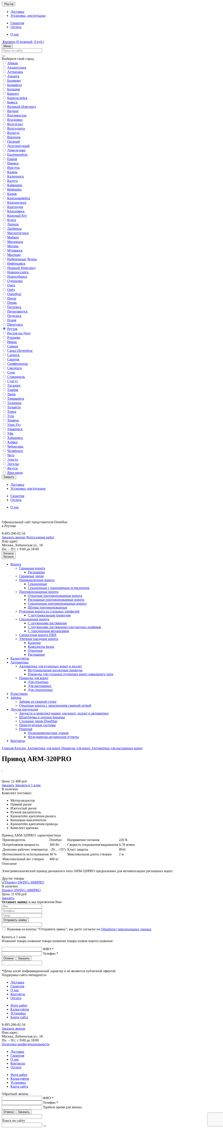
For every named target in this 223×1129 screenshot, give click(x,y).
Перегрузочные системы (37, 725)
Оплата (15, 27)
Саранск (13, 355)
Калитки (34, 643)
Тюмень (13, 420)
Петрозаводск (17, 311)
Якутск (12, 468)
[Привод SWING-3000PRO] (23, 882)
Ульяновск (15, 429)
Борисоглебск (17, 98)
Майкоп (13, 237)
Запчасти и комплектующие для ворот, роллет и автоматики (64, 713)
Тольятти (14, 407)
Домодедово (16, 150)
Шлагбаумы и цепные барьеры (42, 717)
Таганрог (14, 385)
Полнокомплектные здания (48, 733)
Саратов (13, 359)
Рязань (12, 342)
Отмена (8, 958)
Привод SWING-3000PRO (21, 890)
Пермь (12, 303)
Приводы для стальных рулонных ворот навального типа (70, 674)
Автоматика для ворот (44, 748)
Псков (11, 320)
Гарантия (17, 23)
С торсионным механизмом (48, 631)
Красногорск (16, 202)
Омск (11, 285)
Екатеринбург (17, 154)
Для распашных (39, 686)
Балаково (14, 80)
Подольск (14, 316)
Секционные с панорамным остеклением (58, 588)
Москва (13, 246)
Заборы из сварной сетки (37, 701)
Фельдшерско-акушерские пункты (53, 737)
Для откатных (38, 682)
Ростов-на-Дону (19, 333)
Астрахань (15, 72)
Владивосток (17, 115)
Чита (10, 455)
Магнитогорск (18, 233)
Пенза (11, 298)
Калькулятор (19, 658)
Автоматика (19, 662)
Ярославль (15, 472)
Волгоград (15, 124)
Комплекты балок (41, 646)
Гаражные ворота (32, 568)
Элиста (12, 459)
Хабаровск (15, 438)
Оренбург (14, 294)
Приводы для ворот (33, 678)
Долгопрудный (18, 146)
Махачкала (15, 242)
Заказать (8, 785)
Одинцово (15, 281)
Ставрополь (16, 377)
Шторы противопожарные (47, 607)
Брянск (12, 102)
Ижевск (13, 163)
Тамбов (12, 390)
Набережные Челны (22, 259)
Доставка (17, 12)
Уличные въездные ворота (38, 639)
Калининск (15, 176)
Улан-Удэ (14, 425)
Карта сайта (19, 1017)
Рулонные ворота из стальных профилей (49, 611)
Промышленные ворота (36, 580)
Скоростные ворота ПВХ (38, 635)
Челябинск (15, 451)
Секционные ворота (34, 619)
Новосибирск (17, 276)
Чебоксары (15, 446)
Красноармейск (18, 198)
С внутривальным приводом (49, 615)
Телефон (50, 953)
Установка (18, 1013)
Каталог (20, 748)
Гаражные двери (31, 576)
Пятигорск (15, 324)
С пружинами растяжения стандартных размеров (64, 627)
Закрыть (8, 477)
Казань (12, 172)
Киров (12, 194)
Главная (8, 748)
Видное (13, 111)
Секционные (37, 584)
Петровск (14, 307)
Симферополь (17, 364)
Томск (11, 411)
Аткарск (13, 76)
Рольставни (19, 694)
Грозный (13, 141)
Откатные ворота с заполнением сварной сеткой (55, 705)
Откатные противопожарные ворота (55, 596)
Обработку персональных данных (126, 929)
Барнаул (13, 93)
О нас (14, 34)
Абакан (12, 63)
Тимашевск (15, 398)
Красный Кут (17, 215)
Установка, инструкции (28, 15)
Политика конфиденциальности (25, 1044)
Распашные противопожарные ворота (56, 599)
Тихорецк (14, 403)
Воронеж (14, 137)
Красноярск (16, 211)
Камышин (14, 185)
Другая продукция (24, 709)
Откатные (35, 650)
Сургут (12, 381)
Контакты (17, 741)
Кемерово (14, 189)
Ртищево (13, 337)
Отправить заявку (15, 920)
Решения (25, 729)
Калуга (12, 181)
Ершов (12, 159)
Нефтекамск (16, 263)
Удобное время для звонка (62, 1107)
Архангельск (16, 67)
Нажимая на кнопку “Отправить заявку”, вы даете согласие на (79, 929)
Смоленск (14, 368)
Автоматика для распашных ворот (117, 748)
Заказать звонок (13, 537)
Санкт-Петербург (20, 350)
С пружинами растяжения (47, 623)
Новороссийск (18, 272)
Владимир (14, 120)
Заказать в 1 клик (28, 785)
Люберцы (14, 228)
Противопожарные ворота (38, 592)
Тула (10, 416)
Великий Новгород (21, 106)
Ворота (15, 564)
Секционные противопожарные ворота (57, 603)
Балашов (13, 89)
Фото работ (18, 1005)
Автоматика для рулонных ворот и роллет (50, 666)
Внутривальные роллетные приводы (55, 670)
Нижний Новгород (21, 268)
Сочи (11, 372)
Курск (11, 220)
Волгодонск (16, 128)
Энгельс (13, 464)
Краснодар (15, 207)
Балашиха (14, 85)
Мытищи (14, 255)
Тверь (11, 394)
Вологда (13, 133)
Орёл (11, 289)
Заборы (15, 697)
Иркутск (13, 167)
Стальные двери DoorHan (38, 721)
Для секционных (40, 690)
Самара (12, 346)
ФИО (48, 949)
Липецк (13, 224)
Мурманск (15, 250)
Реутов (12, 329)
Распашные (36, 572)
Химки (12, 442)
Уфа (10, 433)
